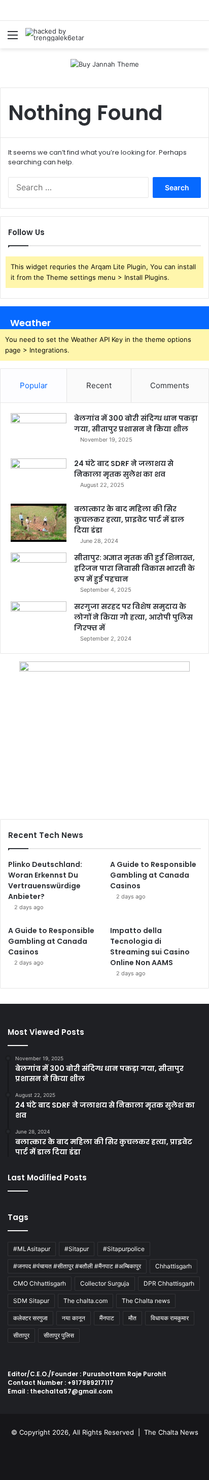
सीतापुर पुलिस (59, 1335)
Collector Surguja (104, 1283)
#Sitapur (76, 1249)
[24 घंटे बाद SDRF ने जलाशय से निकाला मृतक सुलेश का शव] (38, 477)
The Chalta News (171, 1432)
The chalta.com (85, 1300)
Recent (99, 385)
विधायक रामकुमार (170, 1318)
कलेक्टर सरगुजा (30, 1318)
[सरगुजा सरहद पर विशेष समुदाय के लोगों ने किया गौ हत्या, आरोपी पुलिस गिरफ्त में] (38, 620)
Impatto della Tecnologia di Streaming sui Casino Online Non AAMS (150, 946)
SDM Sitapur (31, 1300)
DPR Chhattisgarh (169, 1283)
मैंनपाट (106, 1318)
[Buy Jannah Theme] (105, 64)
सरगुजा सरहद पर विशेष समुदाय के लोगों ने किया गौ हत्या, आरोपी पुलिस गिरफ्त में (133, 617)
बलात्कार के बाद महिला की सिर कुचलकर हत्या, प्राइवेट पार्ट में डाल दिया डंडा (129, 519)
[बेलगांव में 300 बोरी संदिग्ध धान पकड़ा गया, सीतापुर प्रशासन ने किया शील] (38, 432)
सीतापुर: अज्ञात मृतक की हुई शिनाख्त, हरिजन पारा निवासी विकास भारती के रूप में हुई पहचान (134, 568)
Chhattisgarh (173, 1266)
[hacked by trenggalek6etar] (66, 34)
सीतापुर (21, 1335)
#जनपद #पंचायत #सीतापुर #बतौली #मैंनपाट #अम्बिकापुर (77, 1266)
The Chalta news (146, 1300)
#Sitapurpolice (124, 1249)
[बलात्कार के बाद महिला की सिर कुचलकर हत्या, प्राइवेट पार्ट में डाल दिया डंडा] (38, 523)
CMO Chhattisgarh (39, 1283)
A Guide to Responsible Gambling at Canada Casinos (153, 875)
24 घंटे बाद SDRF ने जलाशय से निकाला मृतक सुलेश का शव (123, 468)
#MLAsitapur (31, 1249)
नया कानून (73, 1318)
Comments (169, 385)
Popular (34, 385)
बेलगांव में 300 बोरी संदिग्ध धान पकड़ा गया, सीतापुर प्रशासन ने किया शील (136, 423)
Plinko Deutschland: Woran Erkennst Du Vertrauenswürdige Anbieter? (45, 880)
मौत (132, 1318)
